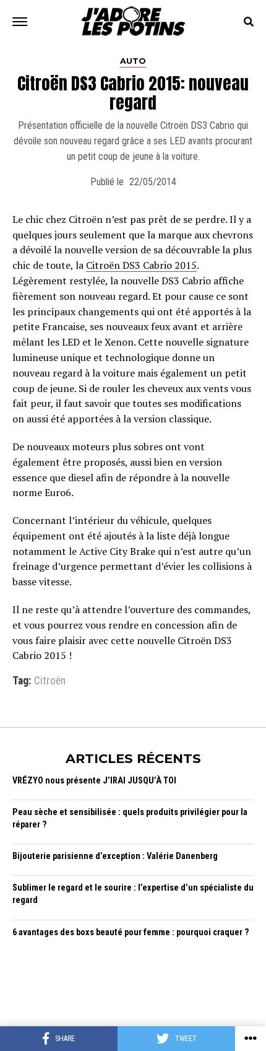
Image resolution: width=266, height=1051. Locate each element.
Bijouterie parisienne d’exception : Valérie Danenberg (115, 856)
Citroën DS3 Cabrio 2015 (141, 265)
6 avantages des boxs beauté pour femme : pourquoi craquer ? (130, 932)
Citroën (50, 681)
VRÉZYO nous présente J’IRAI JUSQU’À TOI (94, 780)
